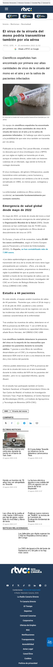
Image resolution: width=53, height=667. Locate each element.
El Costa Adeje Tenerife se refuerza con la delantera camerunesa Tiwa (38, 452)
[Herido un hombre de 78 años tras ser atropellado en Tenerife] (14, 471)
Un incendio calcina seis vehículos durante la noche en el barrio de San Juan (13, 452)
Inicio (6, 24)
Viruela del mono (19, 411)
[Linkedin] (30, 423)
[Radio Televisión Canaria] (26, 570)
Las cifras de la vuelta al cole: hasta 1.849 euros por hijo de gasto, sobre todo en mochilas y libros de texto (14, 517)
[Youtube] (7, 586)
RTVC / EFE (8, 45)
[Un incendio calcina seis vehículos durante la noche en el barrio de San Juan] (14, 440)
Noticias (15, 24)
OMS (6, 411)
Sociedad (26, 24)
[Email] (36, 423)
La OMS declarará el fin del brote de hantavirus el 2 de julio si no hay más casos (34, 550)
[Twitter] (18, 586)
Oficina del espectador (31, 590)
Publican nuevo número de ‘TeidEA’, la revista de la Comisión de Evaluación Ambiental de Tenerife (39, 517)
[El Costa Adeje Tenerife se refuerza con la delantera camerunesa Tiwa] (39, 440)
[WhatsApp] (18, 423)
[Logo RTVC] (26, 9)
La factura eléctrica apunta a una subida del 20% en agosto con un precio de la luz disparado (38, 484)
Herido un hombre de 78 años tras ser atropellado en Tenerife (14, 482)
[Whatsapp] (45, 586)
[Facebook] (11, 423)
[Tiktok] (24, 586)
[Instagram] (29, 586)
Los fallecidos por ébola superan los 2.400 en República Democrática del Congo (34, 535)
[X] (5, 423)
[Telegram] (24, 423)
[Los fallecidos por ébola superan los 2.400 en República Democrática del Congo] (10, 536)
